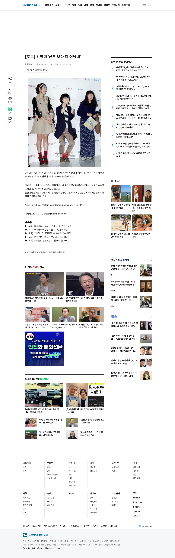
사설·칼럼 (115, 467)
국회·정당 (136, 471)
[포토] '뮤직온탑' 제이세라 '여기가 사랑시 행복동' (49, 237)
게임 (70, 475)
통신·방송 (72, 471)
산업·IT (66, 5)
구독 (10, 113)
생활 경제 (93, 471)
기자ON (136, 511)
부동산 (58, 5)
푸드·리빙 (93, 509)
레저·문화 (93, 512)
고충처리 (104, 526)
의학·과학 (72, 485)
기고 (113, 471)
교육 (24, 509)
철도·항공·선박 (52, 475)
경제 (74, 5)
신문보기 (136, 516)
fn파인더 (115, 498)
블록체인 (72, 482)
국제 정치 (50, 501)
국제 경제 (50, 498)
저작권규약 (64, 526)
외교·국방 (136, 478)
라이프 (107, 5)
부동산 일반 (51, 478)
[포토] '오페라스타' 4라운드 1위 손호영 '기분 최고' (49, 233)
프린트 (10, 102)
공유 (10, 82)
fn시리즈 (115, 501)
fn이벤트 (136, 507)
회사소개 (26, 526)
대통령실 (136, 467)
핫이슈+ (115, 505)
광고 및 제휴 (36, 526)
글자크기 (10, 93)
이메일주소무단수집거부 (80, 526)
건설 (48, 471)
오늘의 (120, 260)
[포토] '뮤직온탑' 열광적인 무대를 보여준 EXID (48, 240)
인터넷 (71, 478)
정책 (48, 467)
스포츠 (92, 505)
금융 (24, 467)
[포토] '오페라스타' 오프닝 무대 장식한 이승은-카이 (50, 226)
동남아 (99, 5)
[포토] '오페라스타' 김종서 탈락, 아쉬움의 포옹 (48, 229)
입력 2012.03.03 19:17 (44, 64)
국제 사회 (50, 505)
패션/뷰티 (93, 501)
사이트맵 (113, 526)
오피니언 (116, 5)
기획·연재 (126, 5)
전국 (24, 512)
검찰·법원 (26, 501)
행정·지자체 (27, 505)
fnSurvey (137, 502)
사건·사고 (26, 498)
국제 (92, 5)
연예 (91, 498)
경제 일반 (93, 467)
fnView (136, 498)
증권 (24, 471)
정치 (80, 5)
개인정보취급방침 (50, 526)
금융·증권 (49, 5)
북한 (134, 475)
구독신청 (95, 526)
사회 (86, 5)
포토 (135, 493)
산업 (70, 467)
